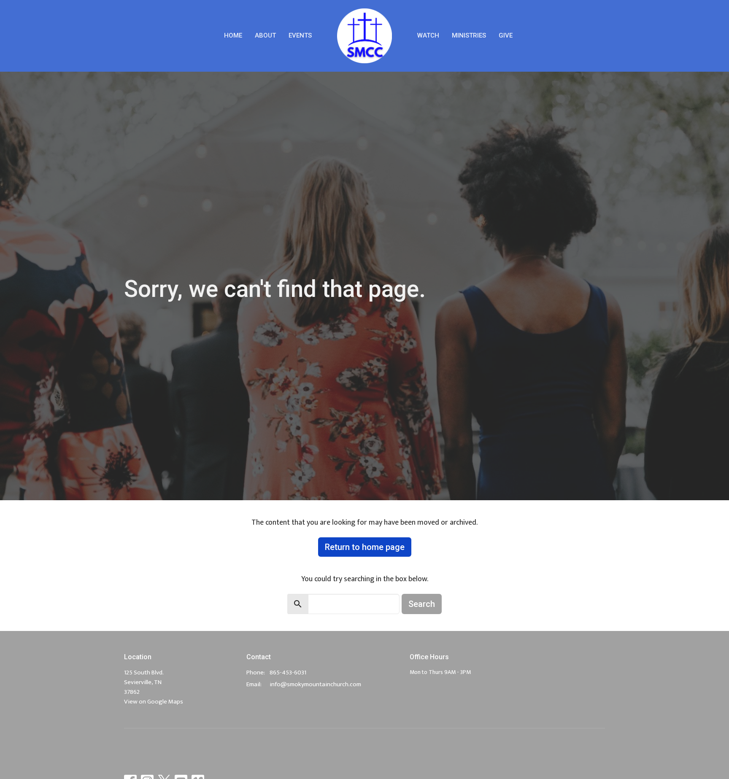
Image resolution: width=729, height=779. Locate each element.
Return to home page (365, 547)
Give (506, 35)
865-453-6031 (288, 672)
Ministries (469, 35)
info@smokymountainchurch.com (315, 684)
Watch (428, 35)
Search (421, 604)
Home (233, 35)
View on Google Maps (153, 701)
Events (300, 35)
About (265, 35)
